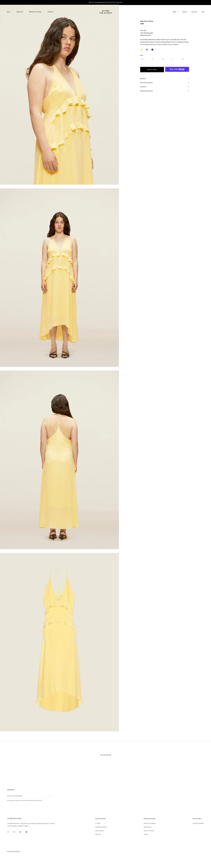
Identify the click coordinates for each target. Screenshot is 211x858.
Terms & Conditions (150, 823)
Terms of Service (149, 831)
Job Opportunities (198, 823)
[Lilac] (147, 49)
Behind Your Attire (35, 12)
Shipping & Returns (146, 91)
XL (183, 59)
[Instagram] (14, 832)
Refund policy (99, 831)
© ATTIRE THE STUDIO (13, 851)
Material (142, 78)
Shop (8, 12)
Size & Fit (143, 87)
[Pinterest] (20, 832)
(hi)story (50, 12)
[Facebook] (8, 832)
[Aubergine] (152, 49)
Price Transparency (146, 83)
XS (142, 59)
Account (194, 12)
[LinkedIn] (26, 832)
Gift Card (98, 834)
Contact (97, 823)
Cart (202, 12)
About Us (20, 12)
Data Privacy (147, 827)
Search (184, 12)
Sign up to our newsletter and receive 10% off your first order (105, 2)
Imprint (146, 834)
